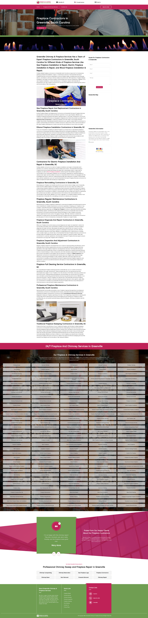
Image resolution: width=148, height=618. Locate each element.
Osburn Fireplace (74, 453)
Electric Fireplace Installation (45, 409)
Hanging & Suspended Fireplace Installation (131, 496)
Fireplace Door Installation (74, 414)
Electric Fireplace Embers (102, 435)
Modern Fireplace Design (16, 435)
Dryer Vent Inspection (131, 474)
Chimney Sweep (16, 365)
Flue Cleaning (17, 369)
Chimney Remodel (102, 501)
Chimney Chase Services (74, 392)
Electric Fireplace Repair (102, 405)
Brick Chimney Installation (131, 378)
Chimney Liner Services (17, 396)
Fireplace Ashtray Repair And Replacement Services (131, 414)
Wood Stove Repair (74, 492)
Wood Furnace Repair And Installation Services (74, 409)
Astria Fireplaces (131, 444)
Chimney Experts (16, 483)
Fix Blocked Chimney (16, 427)
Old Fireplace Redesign (103, 431)
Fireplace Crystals (45, 440)
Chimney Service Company (102, 479)
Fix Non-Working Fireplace (45, 378)
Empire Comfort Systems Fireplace (16, 466)
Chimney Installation (131, 369)
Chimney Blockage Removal (45, 387)
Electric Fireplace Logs (45, 422)
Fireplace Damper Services (102, 418)
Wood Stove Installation (103, 492)
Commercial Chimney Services (74, 422)
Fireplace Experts (131, 479)
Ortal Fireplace (102, 457)
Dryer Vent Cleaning (131, 470)
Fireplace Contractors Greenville (47, 36)
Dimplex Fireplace (102, 453)
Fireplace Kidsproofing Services (102, 470)
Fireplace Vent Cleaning (103, 401)
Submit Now (99, 87)
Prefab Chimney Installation (74, 470)
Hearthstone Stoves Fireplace (131, 461)
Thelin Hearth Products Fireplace (45, 466)
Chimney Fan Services (131, 396)
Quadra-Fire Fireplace (131, 453)
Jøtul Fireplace (17, 457)
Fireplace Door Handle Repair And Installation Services (102, 414)
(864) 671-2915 (106, 7)
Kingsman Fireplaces (102, 444)
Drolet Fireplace (16, 461)
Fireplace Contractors (131, 401)
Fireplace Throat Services (16, 422)
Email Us (99, 2)
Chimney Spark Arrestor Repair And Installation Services (74, 379)
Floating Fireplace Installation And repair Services (102, 505)
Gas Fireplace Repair (74, 405)
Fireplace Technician (131, 488)
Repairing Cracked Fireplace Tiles (74, 427)
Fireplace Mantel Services (131, 505)
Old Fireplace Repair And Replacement (102, 387)
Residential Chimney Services (102, 422)
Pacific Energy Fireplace (45, 457)
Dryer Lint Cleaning (74, 474)
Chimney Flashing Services (16, 401)
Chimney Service (73, 365)
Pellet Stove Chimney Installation (74, 435)
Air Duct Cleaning (45, 474)
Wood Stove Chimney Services (16, 496)
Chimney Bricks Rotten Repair (102, 427)
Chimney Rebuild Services (45, 470)
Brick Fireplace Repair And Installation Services (17, 505)
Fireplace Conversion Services (102, 496)
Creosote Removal (45, 369)
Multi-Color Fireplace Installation (74, 440)
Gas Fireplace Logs (131, 418)
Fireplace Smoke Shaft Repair (45, 383)
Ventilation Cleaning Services (45, 501)
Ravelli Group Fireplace (74, 466)
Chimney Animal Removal (102, 466)
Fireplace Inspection (74, 387)
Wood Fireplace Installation (131, 405)
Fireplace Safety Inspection (103, 483)
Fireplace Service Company (74, 479)
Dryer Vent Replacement (74, 483)
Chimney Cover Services (102, 392)
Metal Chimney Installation (16, 383)
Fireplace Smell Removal (17, 431)
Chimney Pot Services (102, 396)
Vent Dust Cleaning (103, 474)
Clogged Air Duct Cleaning (45, 479)
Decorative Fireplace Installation (131, 483)
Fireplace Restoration (16, 378)
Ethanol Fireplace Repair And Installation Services (102, 409)
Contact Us (64, 7)
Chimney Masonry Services (45, 401)
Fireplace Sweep (74, 401)
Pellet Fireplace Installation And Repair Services (102, 440)
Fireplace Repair (74, 373)
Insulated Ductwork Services (131, 501)
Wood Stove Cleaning (131, 492)
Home (38, 7)
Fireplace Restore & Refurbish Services (45, 505)
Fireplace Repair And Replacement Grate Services (45, 418)
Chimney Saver (131, 387)
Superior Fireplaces (17, 444)
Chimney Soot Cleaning (17, 373)
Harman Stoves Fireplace (45, 453)
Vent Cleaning (17, 474)
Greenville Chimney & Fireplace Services (94, 615)
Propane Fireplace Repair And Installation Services (17, 414)
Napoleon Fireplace (74, 448)
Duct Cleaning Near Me (45, 488)
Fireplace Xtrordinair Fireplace (131, 457)
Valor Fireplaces (45, 444)
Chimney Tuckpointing (131, 383)
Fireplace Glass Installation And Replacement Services (45, 414)
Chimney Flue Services (131, 392)
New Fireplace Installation (131, 373)
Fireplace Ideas (16, 488)
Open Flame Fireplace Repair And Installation (16, 501)
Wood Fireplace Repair (45, 405)
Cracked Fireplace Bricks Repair (74, 505)
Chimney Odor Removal (45, 431)
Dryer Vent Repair (45, 483)
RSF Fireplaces (17, 448)
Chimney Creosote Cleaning (45, 373)
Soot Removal (74, 369)
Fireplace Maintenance (45, 492)
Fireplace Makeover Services (74, 501)
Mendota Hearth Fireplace (74, 457)
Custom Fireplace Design (45, 435)
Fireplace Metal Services (17, 418)
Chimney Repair (102, 369)
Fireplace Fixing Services (45, 496)
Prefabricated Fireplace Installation (131, 409)
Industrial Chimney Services (131, 422)
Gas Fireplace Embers (131, 435)
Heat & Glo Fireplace (16, 453)
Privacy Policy (67, 607)
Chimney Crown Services (16, 392)
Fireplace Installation (102, 373)
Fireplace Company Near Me (17, 492)
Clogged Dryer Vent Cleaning (17, 479)
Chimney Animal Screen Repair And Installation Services (103, 378)
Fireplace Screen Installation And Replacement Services (131, 466)
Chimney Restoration (16, 387)
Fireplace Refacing (103, 383)
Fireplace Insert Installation (17, 470)
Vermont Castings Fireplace (131, 448)
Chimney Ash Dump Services (74, 396)
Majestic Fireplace (103, 448)
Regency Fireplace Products (131, 440)
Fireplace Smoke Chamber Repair (74, 383)
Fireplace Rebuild (16, 405)
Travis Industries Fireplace (102, 461)
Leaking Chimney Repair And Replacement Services (45, 427)
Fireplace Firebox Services (74, 418)
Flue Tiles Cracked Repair (74, 431)
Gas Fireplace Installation (16, 409)
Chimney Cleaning (45, 365)
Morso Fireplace (74, 461)
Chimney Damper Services (45, 396)
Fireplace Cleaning (131, 365)
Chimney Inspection (102, 365)
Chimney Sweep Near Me (74, 488)
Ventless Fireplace (74, 496)
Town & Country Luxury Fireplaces (74, 444)
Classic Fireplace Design (131, 431)
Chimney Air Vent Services (16, 440)
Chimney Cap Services (45, 392)
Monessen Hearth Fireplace (45, 461)
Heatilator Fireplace (45, 448)
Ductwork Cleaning (103, 488)
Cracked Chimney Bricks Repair (131, 427)
